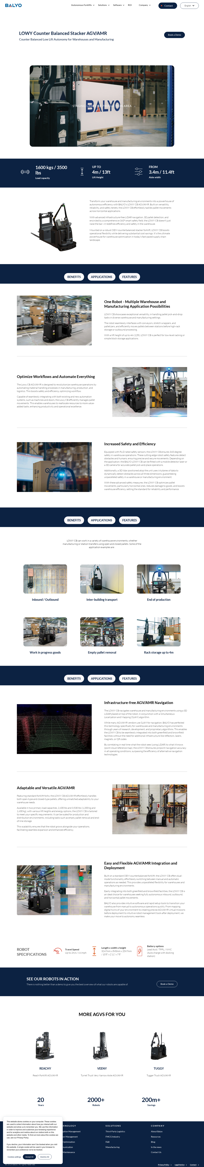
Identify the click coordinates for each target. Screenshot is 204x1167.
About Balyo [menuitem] (156, 1131)
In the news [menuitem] (156, 1147)
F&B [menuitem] (107, 1142)
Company (143, 5)
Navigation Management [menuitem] (69, 1131)
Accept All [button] (29, 1157)
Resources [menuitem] (156, 1136)
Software (117, 5)
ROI (130, 5)
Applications (101, 277)
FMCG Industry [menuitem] (113, 1136)
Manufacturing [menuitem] (112, 1147)
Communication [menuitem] (65, 1147)
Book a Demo (174, 34)
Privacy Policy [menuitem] (163, 1165)
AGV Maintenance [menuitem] (66, 1152)
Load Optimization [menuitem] (66, 1142)
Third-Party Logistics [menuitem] (115, 1131)
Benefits (74, 277)
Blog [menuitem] (153, 1142)
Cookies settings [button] (14, 1157)
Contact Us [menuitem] (156, 1152)
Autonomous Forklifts (81, 5)
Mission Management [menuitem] (68, 1136)
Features (129, 277)
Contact (168, 5)
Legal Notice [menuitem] (179, 1165)
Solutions (102, 5)
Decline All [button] (44, 1157)
